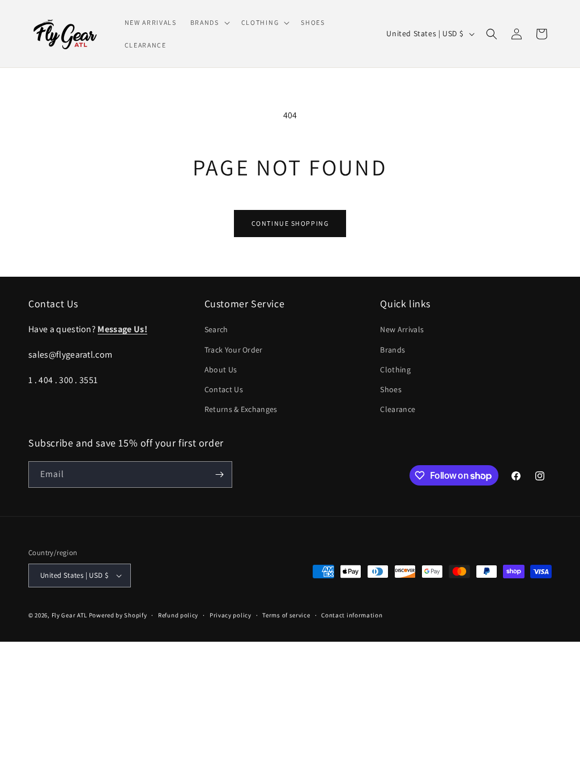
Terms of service (286, 615)
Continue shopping (290, 223)
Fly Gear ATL (69, 615)
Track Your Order (233, 350)
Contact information (351, 615)
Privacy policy (230, 615)
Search (216, 329)
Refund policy (178, 615)
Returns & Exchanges (241, 409)
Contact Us (223, 389)
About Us (220, 369)
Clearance (397, 409)
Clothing (395, 369)
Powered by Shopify (118, 615)
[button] (209, 22)
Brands (392, 350)
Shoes (391, 389)
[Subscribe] (219, 474)
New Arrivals (402, 329)
